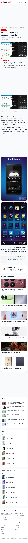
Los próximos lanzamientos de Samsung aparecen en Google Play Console (15, 420)
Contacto (17, 525)
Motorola (3, 531)
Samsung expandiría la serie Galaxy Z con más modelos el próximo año (15, 424)
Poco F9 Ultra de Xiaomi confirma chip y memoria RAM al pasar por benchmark (15, 403)
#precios (9, 259)
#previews (15, 259)
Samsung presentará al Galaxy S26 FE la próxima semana (15, 411)
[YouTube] (19, 2)
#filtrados (4, 259)
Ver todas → (4, 533)
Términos (17, 529)
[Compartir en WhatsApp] (7, 39)
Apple (2, 527)
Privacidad (17, 527)
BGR (21, 253)
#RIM (21, 259)
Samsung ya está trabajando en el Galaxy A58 (15, 407)
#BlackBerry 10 (12, 256)
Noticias (2, 27)
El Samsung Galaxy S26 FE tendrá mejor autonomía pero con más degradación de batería (15, 416)
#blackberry (4, 256)
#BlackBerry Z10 (20, 256)
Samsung (3, 525)
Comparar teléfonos (19, 513)
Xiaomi (2, 529)
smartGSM (18, 37)
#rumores (4, 261)
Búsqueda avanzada (19, 515)
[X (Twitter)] (15, 2)
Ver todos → (4, 434)
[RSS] (21, 2)
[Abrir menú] (25, 2)
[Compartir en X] (6, 39)
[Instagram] (17, 2)
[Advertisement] (14, 82)
